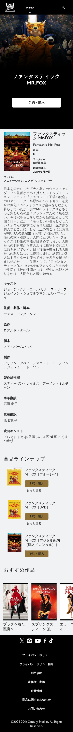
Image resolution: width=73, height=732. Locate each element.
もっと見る (34, 490)
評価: (36, 150)
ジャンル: (9, 177)
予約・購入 (36, 483)
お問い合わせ (36, 708)
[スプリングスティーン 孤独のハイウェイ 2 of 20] (44, 602)
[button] (36, 103)
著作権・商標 (36, 682)
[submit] (63, 7)
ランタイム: (39, 159)
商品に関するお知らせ (36, 699)
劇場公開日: (39, 168)
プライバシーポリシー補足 (36, 664)
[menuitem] (30, 7)
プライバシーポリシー (36, 655)
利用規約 (36, 673)
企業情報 (36, 691)
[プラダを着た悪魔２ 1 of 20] (15, 602)
